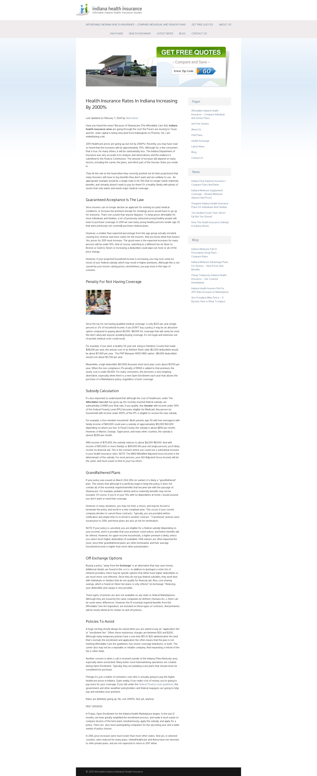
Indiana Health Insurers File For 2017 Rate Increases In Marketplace (210, 290)
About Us (225, 24)
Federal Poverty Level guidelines (156, 684)
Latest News (165, 33)
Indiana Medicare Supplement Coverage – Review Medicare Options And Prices (207, 194)
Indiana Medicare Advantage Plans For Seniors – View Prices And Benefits (209, 266)
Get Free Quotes (202, 24)
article (126, 569)
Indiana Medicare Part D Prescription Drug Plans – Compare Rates (205, 253)
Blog (182, 33)
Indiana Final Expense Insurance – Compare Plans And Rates (209, 183)
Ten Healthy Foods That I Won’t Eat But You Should (208, 214)
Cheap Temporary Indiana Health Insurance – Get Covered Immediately (209, 279)
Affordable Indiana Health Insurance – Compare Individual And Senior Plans (136, 24)
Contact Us (199, 33)
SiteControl (132, 118)
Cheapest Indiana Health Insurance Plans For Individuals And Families (209, 205)
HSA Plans (116, 33)
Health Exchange (140, 33)
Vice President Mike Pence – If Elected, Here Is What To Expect (208, 299)
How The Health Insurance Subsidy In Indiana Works (210, 224)
